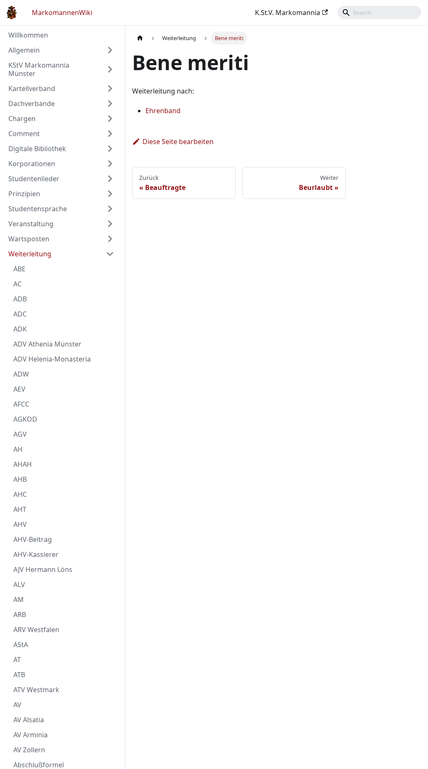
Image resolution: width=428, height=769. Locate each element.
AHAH (22, 464)
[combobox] (379, 12)
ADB (20, 299)
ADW (21, 374)
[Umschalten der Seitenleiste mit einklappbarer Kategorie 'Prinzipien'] (110, 193)
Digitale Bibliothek (37, 148)
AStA (20, 644)
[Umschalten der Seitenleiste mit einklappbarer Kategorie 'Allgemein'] (110, 50)
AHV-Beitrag (32, 539)
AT (17, 659)
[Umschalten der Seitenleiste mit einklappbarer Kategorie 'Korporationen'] (110, 163)
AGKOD (25, 419)
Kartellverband (31, 88)
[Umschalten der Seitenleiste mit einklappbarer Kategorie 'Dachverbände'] (110, 103)
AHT (19, 509)
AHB (20, 479)
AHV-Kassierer (36, 554)
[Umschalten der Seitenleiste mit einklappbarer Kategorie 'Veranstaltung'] (110, 223)
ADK (20, 329)
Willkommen (28, 35)
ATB (19, 674)
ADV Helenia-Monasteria (52, 359)
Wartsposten (28, 238)
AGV (20, 434)
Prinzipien (24, 193)
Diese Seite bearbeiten (178, 141)
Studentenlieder (33, 178)
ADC (20, 314)
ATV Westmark (36, 689)
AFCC (21, 404)
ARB (19, 614)
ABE (19, 268)
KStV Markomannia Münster (38, 69)
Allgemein (24, 50)
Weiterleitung (29, 253)
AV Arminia (30, 734)
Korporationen (31, 163)
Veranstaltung (31, 223)
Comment (24, 133)
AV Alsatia (28, 719)
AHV (20, 524)
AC (17, 283)
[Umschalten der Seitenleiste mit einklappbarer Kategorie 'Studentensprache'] (110, 208)
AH (18, 449)
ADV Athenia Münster (47, 344)
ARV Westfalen (36, 629)
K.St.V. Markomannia (287, 12)
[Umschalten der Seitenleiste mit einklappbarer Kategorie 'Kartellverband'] (110, 88)
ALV (19, 584)
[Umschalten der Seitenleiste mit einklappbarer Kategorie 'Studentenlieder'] (110, 178)
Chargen (22, 118)
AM (18, 599)
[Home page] (140, 38)
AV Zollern (29, 749)
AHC (20, 494)
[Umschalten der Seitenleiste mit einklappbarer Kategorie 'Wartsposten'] (110, 238)
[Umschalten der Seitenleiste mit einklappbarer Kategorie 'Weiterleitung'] (110, 254)
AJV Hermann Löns (42, 569)
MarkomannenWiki (62, 12)
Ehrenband (163, 110)
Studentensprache (37, 208)
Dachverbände (31, 103)
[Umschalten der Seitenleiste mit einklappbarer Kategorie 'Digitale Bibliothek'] (110, 148)
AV (17, 704)
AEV (19, 389)
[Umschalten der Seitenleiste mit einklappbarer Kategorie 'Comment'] (110, 133)
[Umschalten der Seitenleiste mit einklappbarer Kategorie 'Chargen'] (110, 118)
